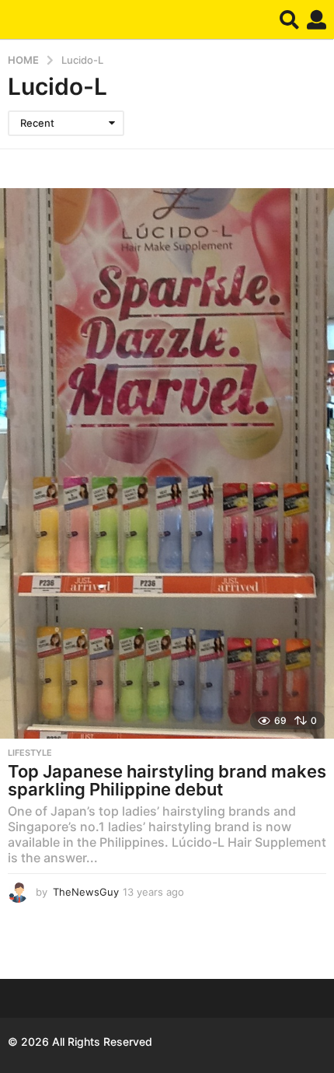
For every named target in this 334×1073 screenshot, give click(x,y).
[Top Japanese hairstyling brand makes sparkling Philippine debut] (167, 463)
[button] (289, 19)
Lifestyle (30, 752)
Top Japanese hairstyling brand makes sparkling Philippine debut (167, 780)
